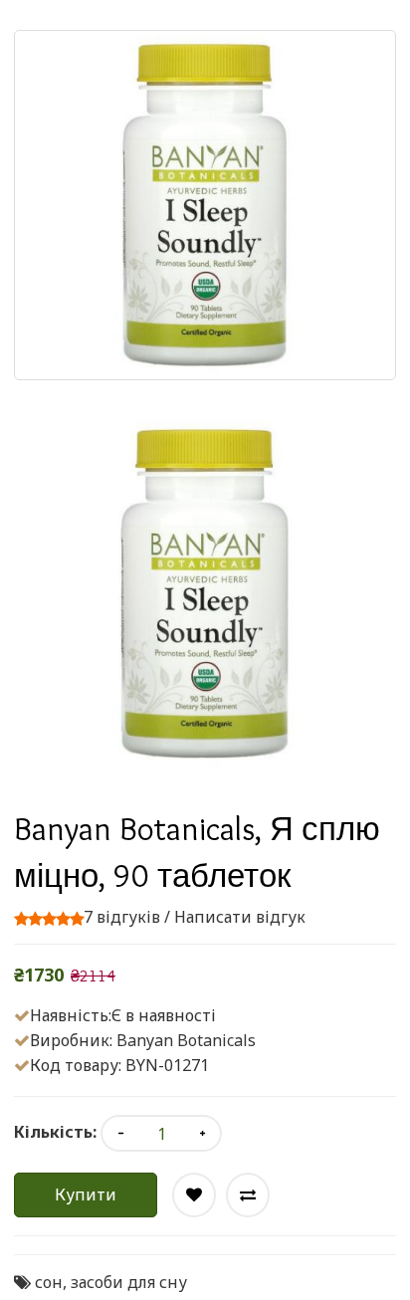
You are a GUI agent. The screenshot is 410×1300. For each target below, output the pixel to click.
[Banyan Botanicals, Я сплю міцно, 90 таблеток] (205, 593)
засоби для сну (129, 1282)
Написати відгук (240, 917)
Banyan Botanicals (186, 1040)
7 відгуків (122, 917)
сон (49, 1282)
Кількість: (55, 1132)
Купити (85, 1194)
